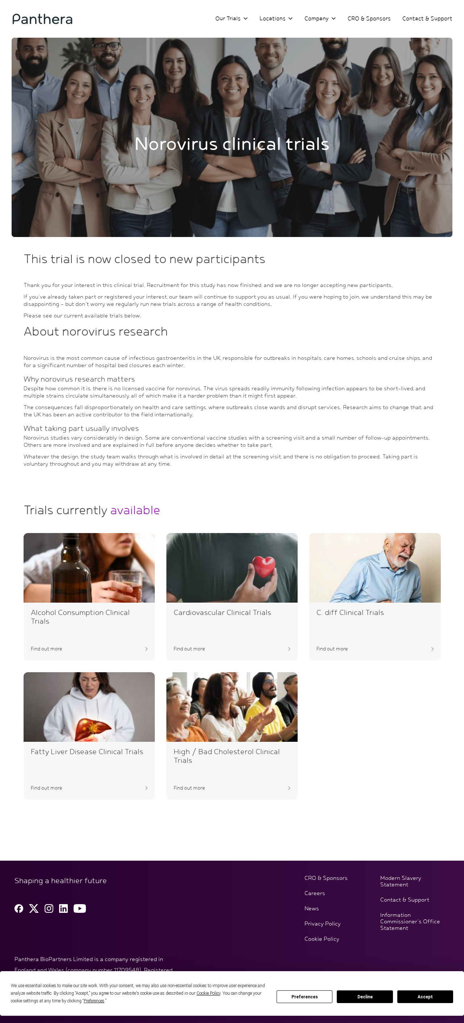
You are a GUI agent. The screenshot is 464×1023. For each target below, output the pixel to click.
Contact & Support (427, 19)
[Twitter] (34, 908)
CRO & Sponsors (369, 19)
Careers (314, 893)
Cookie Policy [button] (208, 993)
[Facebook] (18, 908)
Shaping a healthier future (60, 881)
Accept (425, 996)
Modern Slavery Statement (400, 881)
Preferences (304, 996)
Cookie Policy (321, 939)
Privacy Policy (322, 924)
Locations (273, 19)
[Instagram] (49, 908)
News (311, 909)
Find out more (46, 649)
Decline (365, 996)
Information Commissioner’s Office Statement (410, 922)
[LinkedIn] (63, 908)
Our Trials (228, 19)
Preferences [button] (94, 1000)
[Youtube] (80, 908)
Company (316, 19)
